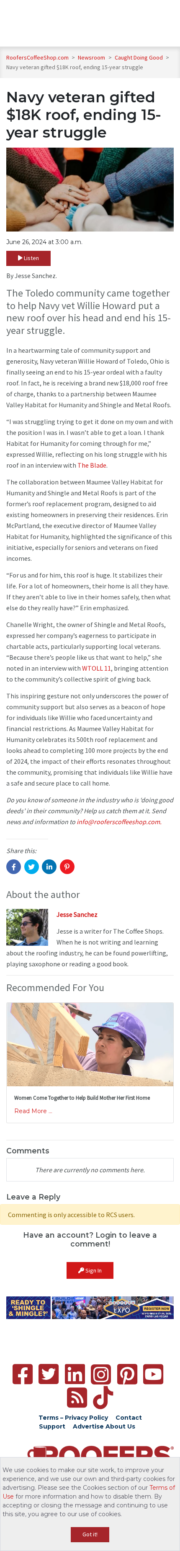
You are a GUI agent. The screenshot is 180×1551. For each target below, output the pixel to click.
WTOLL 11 (96, 668)
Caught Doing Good (139, 57)
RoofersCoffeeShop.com (37, 57)
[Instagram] (101, 1374)
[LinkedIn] (75, 1374)
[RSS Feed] (77, 1397)
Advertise (88, 1426)
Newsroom (92, 57)
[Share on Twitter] (31, 866)
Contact (129, 1417)
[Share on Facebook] (13, 866)
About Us (120, 1426)
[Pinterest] (127, 1374)
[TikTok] (103, 1397)
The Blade (91, 465)
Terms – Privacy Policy (73, 1417)
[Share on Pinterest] (67, 866)
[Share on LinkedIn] (49, 866)
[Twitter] (49, 1374)
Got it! (90, 1534)
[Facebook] (23, 1374)
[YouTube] (153, 1374)
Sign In (93, 1270)
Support (52, 1426)
